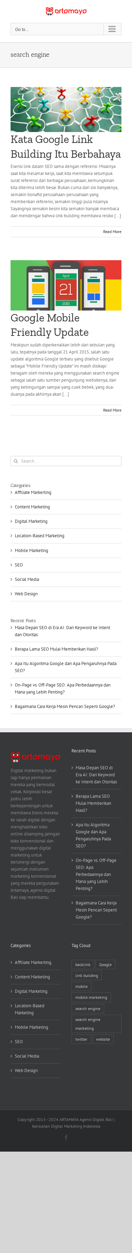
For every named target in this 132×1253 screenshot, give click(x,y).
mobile (81, 986)
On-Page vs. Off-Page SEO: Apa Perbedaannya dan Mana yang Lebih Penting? (96, 874)
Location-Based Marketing (39, 536)
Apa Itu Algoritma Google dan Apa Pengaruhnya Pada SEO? (93, 835)
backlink (82, 964)
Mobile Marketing (31, 550)
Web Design (26, 594)
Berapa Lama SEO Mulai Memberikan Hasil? (56, 649)
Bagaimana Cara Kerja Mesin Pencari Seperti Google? (65, 706)
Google (105, 964)
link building (86, 975)
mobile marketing (91, 997)
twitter (81, 1039)
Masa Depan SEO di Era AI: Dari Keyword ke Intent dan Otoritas (96, 775)
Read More (112, 231)
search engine (87, 1008)
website (103, 1039)
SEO (19, 565)
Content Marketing (32, 507)
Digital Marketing (31, 521)
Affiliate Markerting (33, 492)
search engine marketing (87, 1024)
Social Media (27, 579)
